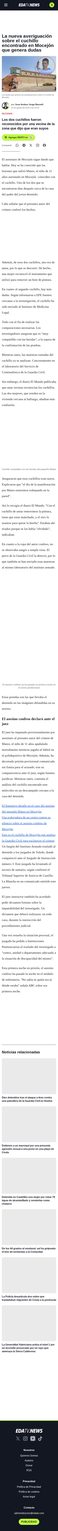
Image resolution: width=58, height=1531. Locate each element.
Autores (29, 1460)
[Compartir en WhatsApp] (17, 145)
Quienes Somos (29, 1455)
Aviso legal (29, 1496)
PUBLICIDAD (29, 1521)
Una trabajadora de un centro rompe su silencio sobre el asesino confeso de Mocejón (26, 823)
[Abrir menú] (5, 5)
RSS (29, 1470)
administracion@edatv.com (29, 1513)
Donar (29, 1465)
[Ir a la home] (29, 5)
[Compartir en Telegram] (23, 145)
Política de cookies (29, 1491)
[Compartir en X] (30, 145)
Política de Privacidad (29, 1487)
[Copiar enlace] (37, 145)
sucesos (7, 113)
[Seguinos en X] (51, 4)
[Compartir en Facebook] (44, 145)
